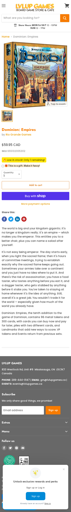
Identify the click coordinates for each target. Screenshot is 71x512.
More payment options (35, 204)
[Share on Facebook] (4, 219)
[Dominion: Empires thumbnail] (7, 116)
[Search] (64, 18)
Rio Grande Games (18, 134)
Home (5, 36)
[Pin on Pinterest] (24, 219)
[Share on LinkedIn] (17, 219)
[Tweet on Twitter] (10, 219)
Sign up (53, 410)
